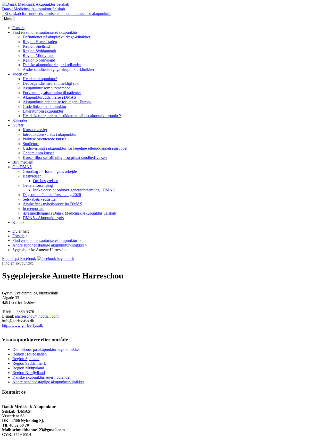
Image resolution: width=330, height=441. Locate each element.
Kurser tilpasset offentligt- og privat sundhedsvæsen (65, 157)
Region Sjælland (36, 46)
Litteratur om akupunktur (43, 111)
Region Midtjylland (38, 55)
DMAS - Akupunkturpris (43, 218)
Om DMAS (22, 167)
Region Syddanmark (39, 51)
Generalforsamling (38, 185)
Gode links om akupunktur (44, 106)
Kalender (19, 120)
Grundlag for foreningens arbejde (50, 171)
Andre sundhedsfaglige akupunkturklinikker (58, 69)
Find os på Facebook (19, 258)
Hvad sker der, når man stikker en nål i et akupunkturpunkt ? (72, 116)
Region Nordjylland (39, 60)
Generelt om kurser (38, 153)
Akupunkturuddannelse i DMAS (49, 97)
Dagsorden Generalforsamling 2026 (52, 194)
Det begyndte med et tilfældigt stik (51, 83)
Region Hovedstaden (40, 41)
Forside (18, 28)
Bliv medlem (22, 162)
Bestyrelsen (32, 176)
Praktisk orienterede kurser (44, 139)
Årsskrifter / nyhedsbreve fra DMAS (52, 204)
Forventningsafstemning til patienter (52, 92)
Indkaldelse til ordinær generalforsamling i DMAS (74, 190)
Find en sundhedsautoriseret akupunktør (44, 32)
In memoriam (33, 208)
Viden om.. (21, 74)
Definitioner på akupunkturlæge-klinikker (56, 37)
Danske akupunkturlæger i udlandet (52, 65)
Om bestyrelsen (45, 181)
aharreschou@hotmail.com (37, 316)
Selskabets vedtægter (40, 199)
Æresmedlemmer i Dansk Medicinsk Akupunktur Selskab (69, 213)
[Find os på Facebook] (55, 258)
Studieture (31, 143)
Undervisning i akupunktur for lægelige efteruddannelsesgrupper (75, 148)
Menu (8, 19)
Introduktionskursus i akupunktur (50, 134)
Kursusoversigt (35, 130)
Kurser (17, 125)
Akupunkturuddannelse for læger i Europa (57, 102)
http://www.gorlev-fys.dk (22, 325)
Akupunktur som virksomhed (46, 88)
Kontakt (19, 222)
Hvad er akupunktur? (40, 79)
